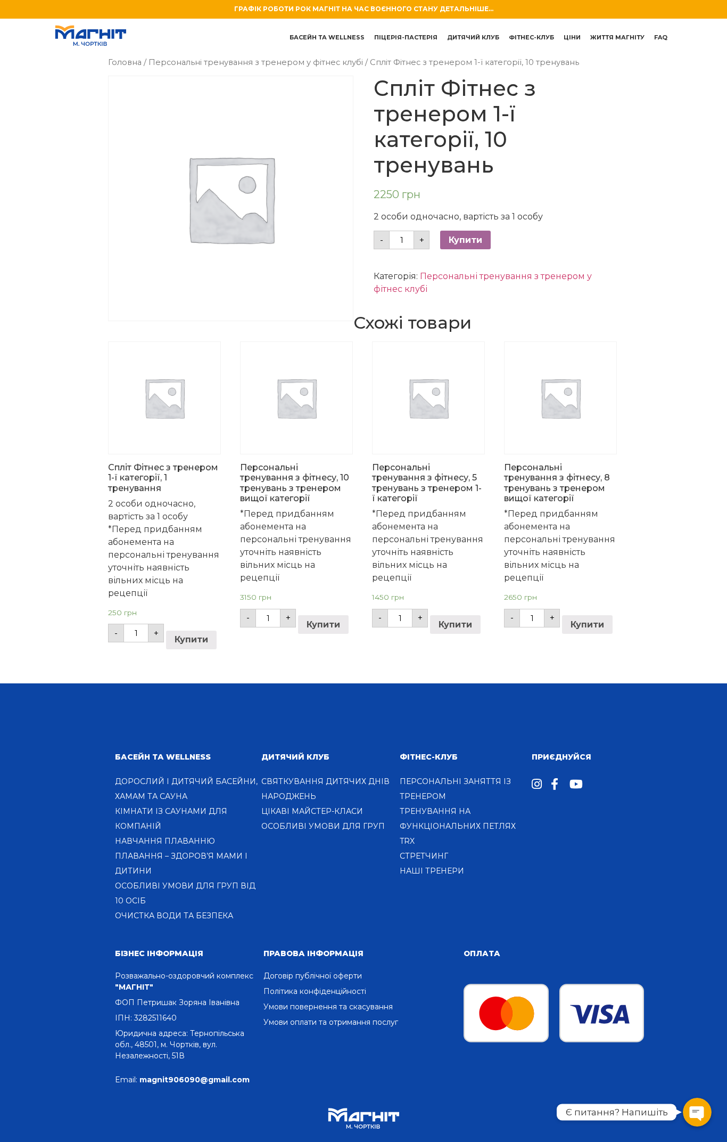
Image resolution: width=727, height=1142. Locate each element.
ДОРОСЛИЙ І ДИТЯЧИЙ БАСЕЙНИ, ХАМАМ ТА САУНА (186, 789)
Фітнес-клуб (531, 37)
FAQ (660, 37)
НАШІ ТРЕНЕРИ (432, 871)
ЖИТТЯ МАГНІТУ (617, 37)
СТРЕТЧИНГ (424, 856)
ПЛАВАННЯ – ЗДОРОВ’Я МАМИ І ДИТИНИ (181, 863)
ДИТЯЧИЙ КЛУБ (473, 37)
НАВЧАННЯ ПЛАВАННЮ (165, 841)
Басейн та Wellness (163, 757)
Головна (125, 62)
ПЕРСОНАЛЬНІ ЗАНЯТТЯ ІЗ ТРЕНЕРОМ (455, 789)
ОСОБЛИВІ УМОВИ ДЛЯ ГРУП (323, 826)
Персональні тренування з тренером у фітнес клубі (255, 62)
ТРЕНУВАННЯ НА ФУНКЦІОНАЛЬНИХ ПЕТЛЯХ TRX (458, 826)
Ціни (572, 37)
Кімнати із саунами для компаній (171, 818)
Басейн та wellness (327, 37)
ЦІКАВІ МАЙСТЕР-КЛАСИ (312, 811)
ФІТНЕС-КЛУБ (429, 757)
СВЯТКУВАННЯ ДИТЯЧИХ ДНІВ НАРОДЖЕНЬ (325, 789)
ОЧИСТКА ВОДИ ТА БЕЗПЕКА (174, 915)
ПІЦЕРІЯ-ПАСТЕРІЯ (405, 37)
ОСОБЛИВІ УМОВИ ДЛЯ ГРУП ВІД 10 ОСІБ (185, 893)
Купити (465, 240)
